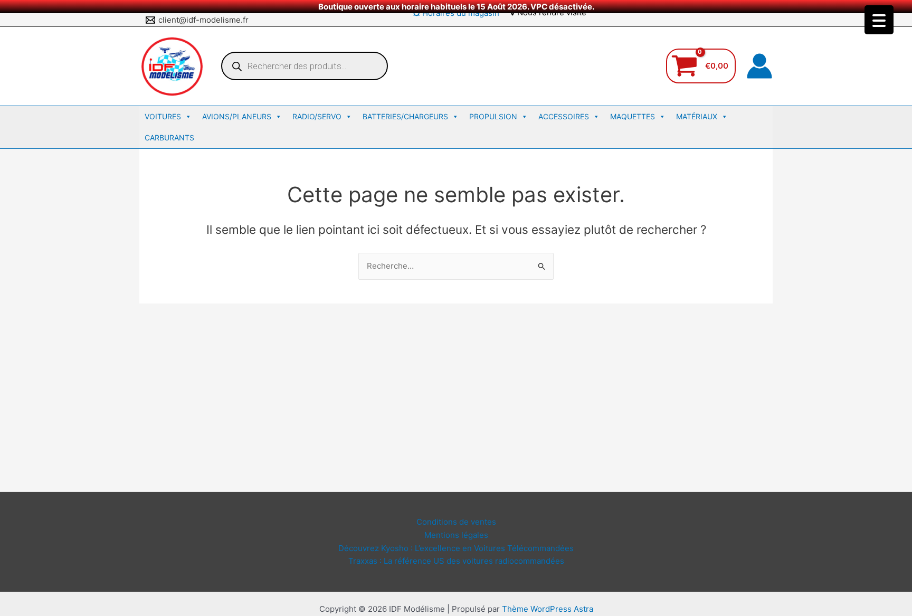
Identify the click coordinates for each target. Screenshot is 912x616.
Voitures (163, 116)
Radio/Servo (316, 116)
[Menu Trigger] (879, 19)
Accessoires (563, 116)
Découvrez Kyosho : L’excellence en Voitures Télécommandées (456, 548)
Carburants (169, 137)
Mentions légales (456, 535)
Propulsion (493, 116)
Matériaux (696, 116)
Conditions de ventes (456, 522)
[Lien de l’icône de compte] (759, 66)
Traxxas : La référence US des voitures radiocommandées (456, 561)
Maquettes (632, 116)
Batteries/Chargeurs (405, 116)
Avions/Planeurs (236, 116)
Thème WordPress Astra (547, 609)
